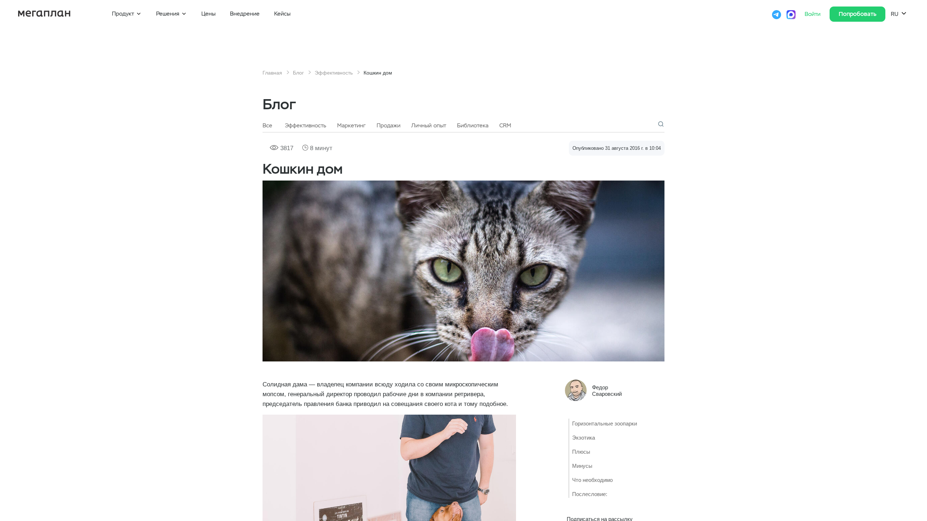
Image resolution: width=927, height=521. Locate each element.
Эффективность (334, 73)
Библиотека (472, 125)
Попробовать (857, 14)
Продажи (388, 125)
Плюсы (581, 452)
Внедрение (245, 13)
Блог (298, 73)
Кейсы (282, 13)
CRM (505, 125)
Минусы (582, 466)
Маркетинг (351, 125)
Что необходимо (592, 480)
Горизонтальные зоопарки (604, 423)
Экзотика (583, 438)
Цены (208, 13)
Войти (813, 14)
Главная (272, 73)
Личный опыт (428, 125)
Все (267, 125)
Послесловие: (589, 494)
